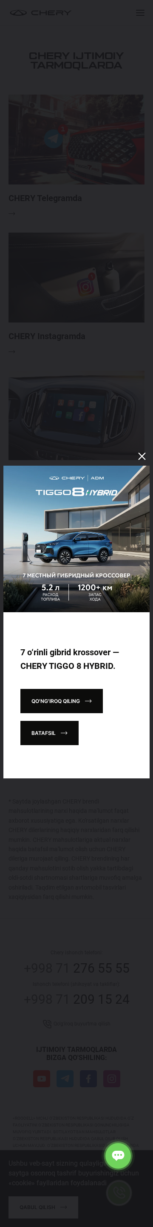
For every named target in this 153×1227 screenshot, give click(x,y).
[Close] (142, 456)
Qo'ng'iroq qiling (55, 701)
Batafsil (43, 733)
